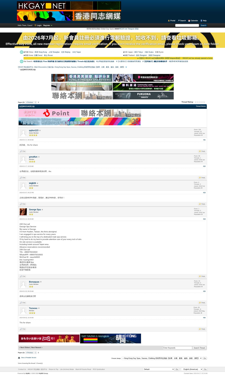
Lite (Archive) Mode (67, 369)
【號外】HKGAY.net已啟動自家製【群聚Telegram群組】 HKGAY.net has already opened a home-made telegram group (175, 58)
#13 (204, 192)
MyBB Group (43, 373)
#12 (204, 166)
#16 (204, 317)
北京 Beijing (65, 52)
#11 (204, 140)
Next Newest (36, 347)
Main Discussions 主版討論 (44, 67)
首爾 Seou (38, 55)
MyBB (28, 373)
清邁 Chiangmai (154, 55)
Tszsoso (33, 308)
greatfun (33, 157)
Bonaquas (34, 282)
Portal (172, 21)
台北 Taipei (76, 52)
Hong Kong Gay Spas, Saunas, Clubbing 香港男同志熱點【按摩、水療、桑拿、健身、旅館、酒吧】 (90, 67)
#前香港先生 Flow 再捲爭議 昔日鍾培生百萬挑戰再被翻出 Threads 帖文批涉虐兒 (64, 61)
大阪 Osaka (149, 52)
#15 (204, 291)
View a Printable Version (28, 357)
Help (205, 21)
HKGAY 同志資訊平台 (25, 67)
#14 (204, 219)
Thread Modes (201, 106)
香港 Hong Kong (41, 52)
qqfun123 (33, 130)
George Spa (35, 209)
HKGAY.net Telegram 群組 (129, 29)
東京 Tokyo (138, 52)
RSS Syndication (99, 369)
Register (46, 25)
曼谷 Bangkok (141, 55)
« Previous (29, 102)
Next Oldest (25, 347)
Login (39, 25)
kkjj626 (32, 183)
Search (183, 21)
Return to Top (53, 369)
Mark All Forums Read (83, 369)
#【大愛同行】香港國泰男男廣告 (128, 61)
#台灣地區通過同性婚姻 (105, 61)
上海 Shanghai (54, 52)
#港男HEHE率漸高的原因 (178, 61)
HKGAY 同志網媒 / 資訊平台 (37, 369)
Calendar (194, 21)
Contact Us (22, 369)
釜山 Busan (48, 55)
